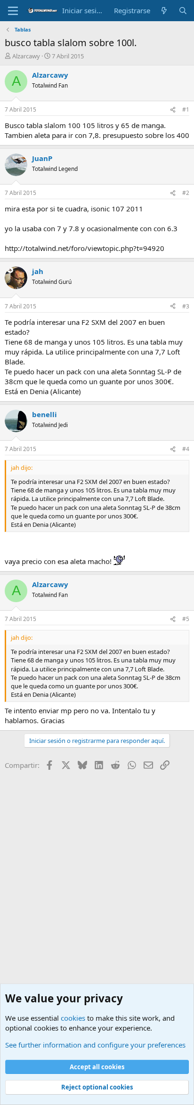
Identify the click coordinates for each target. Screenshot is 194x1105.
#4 (185, 449)
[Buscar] (183, 10)
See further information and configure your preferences (95, 1044)
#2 (185, 193)
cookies (73, 1018)
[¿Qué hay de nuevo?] (164, 10)
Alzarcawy (26, 56)
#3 (185, 306)
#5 (185, 619)
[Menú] (13, 10)
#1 (185, 109)
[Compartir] (173, 110)
